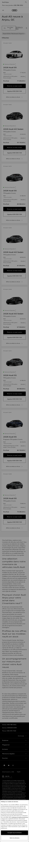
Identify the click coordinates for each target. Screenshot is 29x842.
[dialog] (14, 821)
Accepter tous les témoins (15, 832)
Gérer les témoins (14, 838)
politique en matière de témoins (20, 817)
